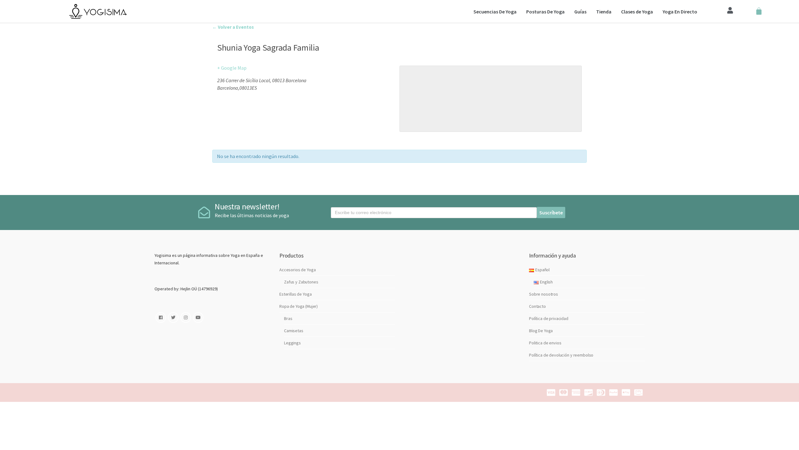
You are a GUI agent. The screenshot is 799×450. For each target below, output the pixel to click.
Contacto (537, 306)
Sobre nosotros (543, 294)
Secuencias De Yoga (495, 11)
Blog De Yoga (541, 330)
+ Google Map (232, 68)
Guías (580, 11)
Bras (288, 318)
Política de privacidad (548, 318)
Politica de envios (545, 343)
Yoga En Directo (680, 11)
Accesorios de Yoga (297, 269)
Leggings (292, 343)
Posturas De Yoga (545, 11)
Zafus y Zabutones (301, 282)
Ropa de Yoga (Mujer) (298, 306)
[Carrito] (759, 11)
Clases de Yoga (637, 11)
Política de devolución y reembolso (561, 355)
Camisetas (293, 330)
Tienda (603, 11)
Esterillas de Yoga (295, 294)
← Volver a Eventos (233, 27)
